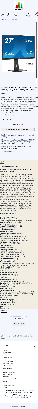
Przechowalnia (7, 365)
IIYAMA (3, 93)
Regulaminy (6, 350)
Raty (4, 354)
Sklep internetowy (17, 406)
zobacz (14, 213)
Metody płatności (8, 374)
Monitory (14, 19)
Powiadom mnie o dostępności (18, 129)
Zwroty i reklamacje (8, 352)
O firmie (5, 387)
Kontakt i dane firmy (8, 385)
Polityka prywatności (9, 372)
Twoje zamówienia (8, 361)
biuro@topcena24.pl (15, 396)
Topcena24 (4, 19)
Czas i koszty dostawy (9, 378)
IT (9, 19)
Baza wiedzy (6, 376)
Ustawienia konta (8, 363)
